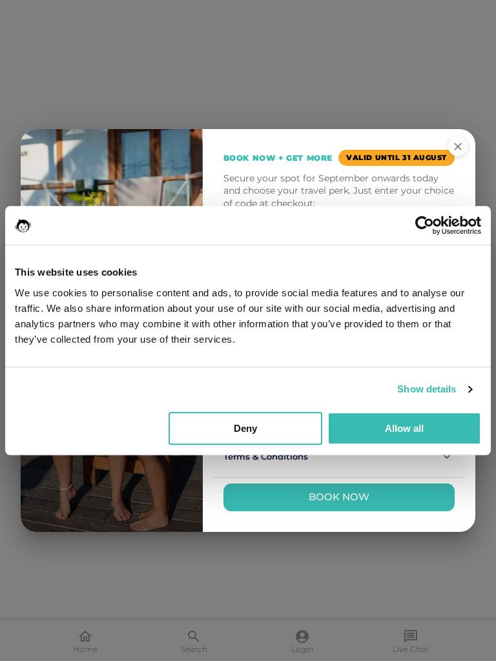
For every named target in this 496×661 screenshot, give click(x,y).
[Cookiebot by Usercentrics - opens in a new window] (424, 225)
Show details (426, 388)
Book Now (339, 497)
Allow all (404, 428)
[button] (339, 457)
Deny (245, 428)
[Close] (458, 146)
